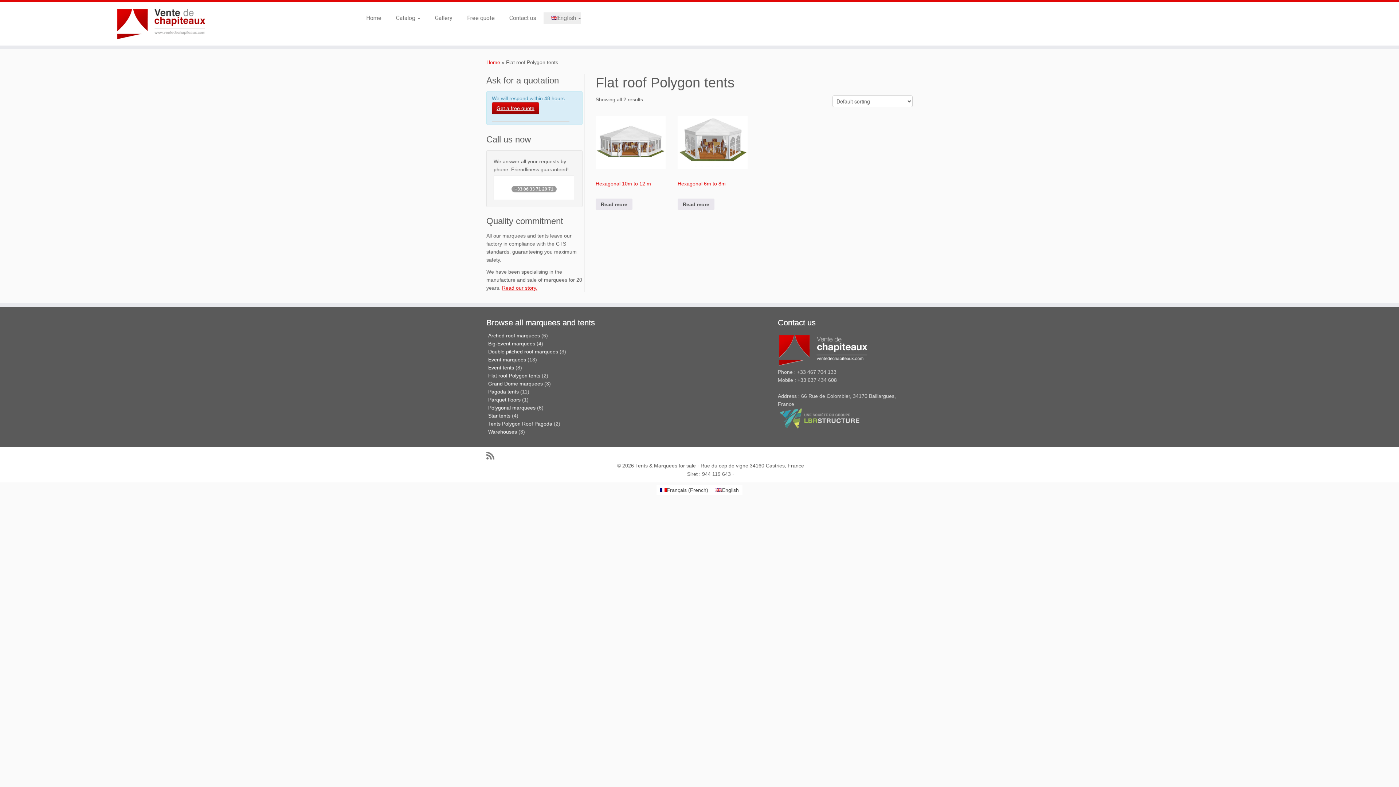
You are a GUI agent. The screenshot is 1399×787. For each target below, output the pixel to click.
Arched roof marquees (514, 335)
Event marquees (507, 360)
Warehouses (502, 432)
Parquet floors (504, 400)
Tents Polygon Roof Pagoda (520, 424)
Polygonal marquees (512, 408)
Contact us (522, 18)
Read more (614, 204)
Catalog (406, 18)
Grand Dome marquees (515, 384)
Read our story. (519, 288)
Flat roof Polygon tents (514, 376)
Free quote (481, 18)
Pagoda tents (503, 392)
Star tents (499, 416)
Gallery (443, 18)
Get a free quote (515, 108)
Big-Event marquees (511, 343)
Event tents (501, 368)
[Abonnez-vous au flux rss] (492, 455)
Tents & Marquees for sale (665, 466)
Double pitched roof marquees (523, 352)
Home (373, 18)
